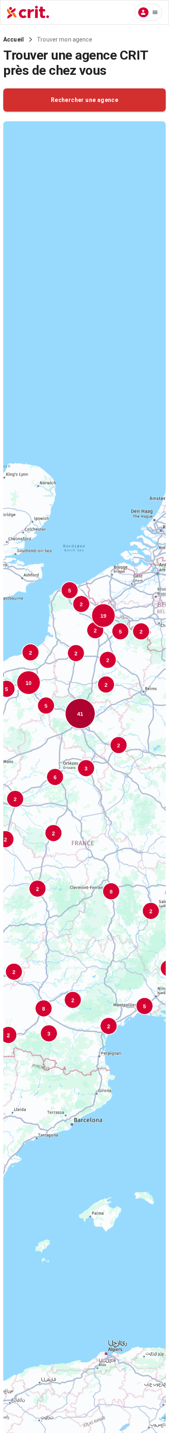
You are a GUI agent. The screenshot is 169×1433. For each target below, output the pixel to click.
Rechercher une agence (84, 100)
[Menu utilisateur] (148, 12)
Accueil (13, 39)
